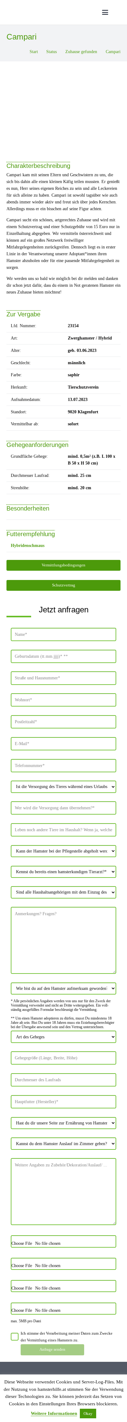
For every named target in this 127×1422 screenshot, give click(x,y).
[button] (105, 12)
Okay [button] (88, 1413)
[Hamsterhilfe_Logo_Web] (50, 12)
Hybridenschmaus (27, 545)
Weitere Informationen (54, 1413)
